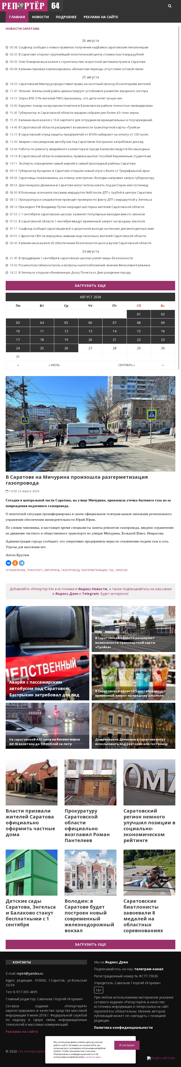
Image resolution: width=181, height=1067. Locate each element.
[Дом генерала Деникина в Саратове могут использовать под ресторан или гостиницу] (133, 726)
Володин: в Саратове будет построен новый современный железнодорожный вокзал (89, 916)
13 (90, 331)
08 (139, 322)
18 (42, 339)
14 (114, 331)
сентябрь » (126, 365)
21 (114, 339)
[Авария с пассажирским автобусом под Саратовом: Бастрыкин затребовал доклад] (47, 653)
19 (66, 339)
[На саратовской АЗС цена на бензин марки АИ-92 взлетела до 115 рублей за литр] (47, 726)
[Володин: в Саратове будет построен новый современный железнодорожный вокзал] (90, 873)
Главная (17, 17)
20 (90, 339)
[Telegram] (22, 563)
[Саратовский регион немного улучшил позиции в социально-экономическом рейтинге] (149, 782)
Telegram (90, 593)
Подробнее (66, 17)
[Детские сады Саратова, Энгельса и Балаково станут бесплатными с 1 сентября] (32, 873)
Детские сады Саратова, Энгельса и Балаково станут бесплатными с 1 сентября (31, 913)
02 (163, 314)
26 (66, 348)
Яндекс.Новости (92, 589)
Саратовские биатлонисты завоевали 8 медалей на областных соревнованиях (143, 916)
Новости (40, 17)
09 (163, 322)
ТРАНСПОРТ (35, 570)
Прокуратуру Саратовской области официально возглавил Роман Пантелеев (87, 825)
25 (42, 348)
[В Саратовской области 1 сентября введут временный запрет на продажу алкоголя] (133, 677)
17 (18, 339)
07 (114, 322)
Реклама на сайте (101, 17)
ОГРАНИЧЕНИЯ (15, 570)
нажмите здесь (93, 1057)
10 (18, 331)
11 (42, 331)
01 (139, 314)
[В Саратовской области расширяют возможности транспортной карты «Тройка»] (133, 629)
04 (42, 322)
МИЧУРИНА (52, 570)
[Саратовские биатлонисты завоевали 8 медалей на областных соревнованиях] (149, 873)
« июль (54, 365)
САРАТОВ (121, 570)
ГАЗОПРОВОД (70, 570)
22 (139, 339)
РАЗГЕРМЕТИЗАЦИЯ (94, 570)
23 (163, 339)
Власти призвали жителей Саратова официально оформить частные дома (30, 823)
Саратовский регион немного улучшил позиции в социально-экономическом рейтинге (149, 825)
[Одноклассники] (15, 563)
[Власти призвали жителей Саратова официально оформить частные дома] (32, 782)
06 (90, 322)
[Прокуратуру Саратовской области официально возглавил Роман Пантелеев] (90, 782)
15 (139, 331)
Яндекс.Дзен (66, 593)
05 (66, 322)
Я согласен (127, 1045)
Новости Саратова (22, 28)
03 (18, 322)
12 (66, 331)
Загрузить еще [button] (90, 285)
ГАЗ (111, 570)
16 (163, 331)
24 (18, 348)
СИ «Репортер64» (32, 1051)
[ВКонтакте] (8, 563)
